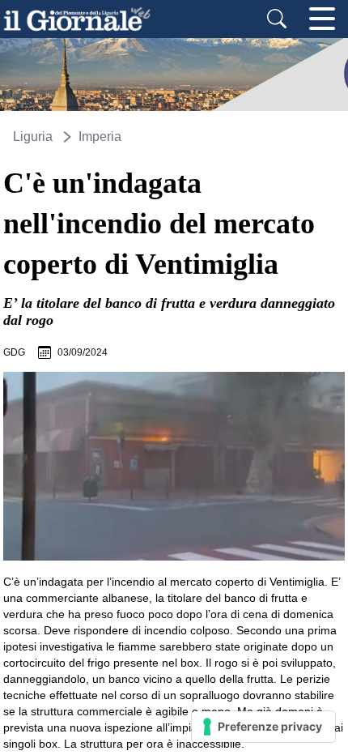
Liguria (33, 136)
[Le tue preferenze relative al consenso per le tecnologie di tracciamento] (263, 726)
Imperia (100, 136)
